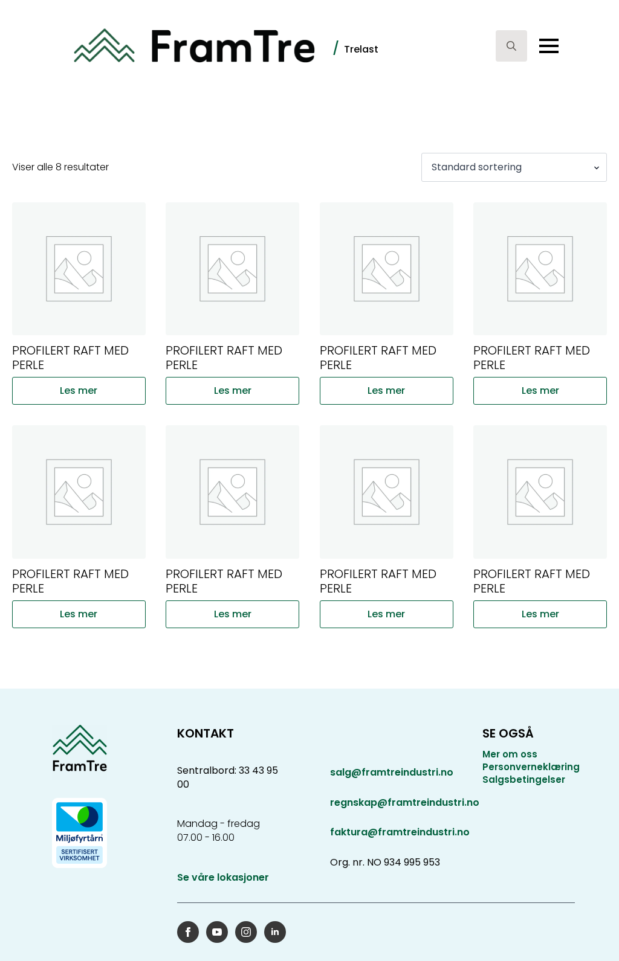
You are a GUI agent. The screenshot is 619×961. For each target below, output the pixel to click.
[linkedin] (275, 932)
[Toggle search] (511, 46)
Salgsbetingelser (523, 779)
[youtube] (217, 932)
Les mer (78, 390)
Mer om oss (509, 754)
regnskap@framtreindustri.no (404, 802)
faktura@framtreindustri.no (400, 832)
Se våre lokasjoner (223, 877)
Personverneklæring (531, 766)
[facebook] (188, 932)
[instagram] (246, 932)
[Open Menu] (549, 46)
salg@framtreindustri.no (391, 772)
